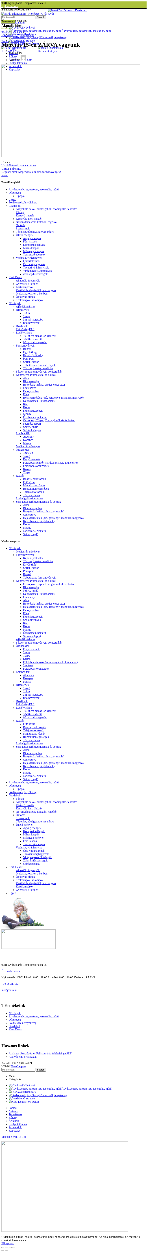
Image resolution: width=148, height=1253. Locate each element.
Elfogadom (7, 1243)
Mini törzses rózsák (34, 485)
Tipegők (20, 195)
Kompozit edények (34, 244)
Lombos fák (23, 433)
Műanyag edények (33, 251)
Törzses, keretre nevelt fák (38, 368)
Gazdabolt (14, 205)
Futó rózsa (29, 482)
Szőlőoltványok (32, 430)
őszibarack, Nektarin (35, 530)
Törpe (26, 472)
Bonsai (27, 348)
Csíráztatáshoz (31, 261)
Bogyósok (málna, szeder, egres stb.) (44, 384)
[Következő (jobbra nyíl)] (6, 1250)
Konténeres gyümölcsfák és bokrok (36, 374)
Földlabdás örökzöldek (36, 465)
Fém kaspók (30, 241)
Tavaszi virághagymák (36, 267)
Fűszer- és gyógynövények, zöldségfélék (39, 371)
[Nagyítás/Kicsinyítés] (13, 1247)
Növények (15, 303)
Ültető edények (24, 235)
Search (40, 17)
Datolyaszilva (31, 391)
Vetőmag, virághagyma (29, 257)
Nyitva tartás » (9, 6)
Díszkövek (15, 192)
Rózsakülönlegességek (36, 488)
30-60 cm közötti (32, 339)
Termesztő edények (34, 254)
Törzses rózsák (31, 495)
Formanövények (25, 345)
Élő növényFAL (25, 329)
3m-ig (26, 456)
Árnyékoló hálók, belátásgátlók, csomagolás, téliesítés (46, 208)
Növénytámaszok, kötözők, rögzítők (36, 221)
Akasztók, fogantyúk (28, 280)
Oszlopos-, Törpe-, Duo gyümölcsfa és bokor (49, 420)
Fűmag (20, 212)
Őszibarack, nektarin (35, 417)
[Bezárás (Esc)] (2, 1247)
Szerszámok (23, 228)
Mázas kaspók (31, 248)
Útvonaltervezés (10, 971)
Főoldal (5, 32)
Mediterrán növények (28, 446)
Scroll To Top (19, 1136)
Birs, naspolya (31, 381)
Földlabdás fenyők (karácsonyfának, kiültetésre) (50, 462)
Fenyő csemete (31, 459)
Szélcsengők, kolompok (29, 300)
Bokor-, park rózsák (34, 478)
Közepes (28, 439)
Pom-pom (28, 358)
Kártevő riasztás (25, 215)
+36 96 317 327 (10, 983)
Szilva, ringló (30, 426)
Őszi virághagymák (34, 264)
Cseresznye (29, 387)
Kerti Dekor (15, 277)
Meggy (27, 413)
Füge (26, 394)
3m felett (28, 452)
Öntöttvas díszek (25, 296)
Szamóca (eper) (32, 423)
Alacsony (28, 436)
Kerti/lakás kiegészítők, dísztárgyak (36, 290)
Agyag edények (32, 238)
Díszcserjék (22, 309)
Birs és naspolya (32, 508)
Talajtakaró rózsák (33, 491)
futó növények (31, 322)
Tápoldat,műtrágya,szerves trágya (35, 231)
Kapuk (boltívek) (33, 355)
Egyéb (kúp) (30, 352)
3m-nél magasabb (33, 319)
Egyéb (12, 199)
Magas (27, 443)
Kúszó (27, 469)
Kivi (25, 404)
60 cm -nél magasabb (35, 342)
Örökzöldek (22, 449)
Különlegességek (33, 410)
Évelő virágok (24, 332)
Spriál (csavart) (31, 361)
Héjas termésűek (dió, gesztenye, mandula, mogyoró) (53, 397)
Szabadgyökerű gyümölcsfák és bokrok (38, 501)
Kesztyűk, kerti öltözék (29, 218)
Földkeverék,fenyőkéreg (22, 202)
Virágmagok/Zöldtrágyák (37, 270)
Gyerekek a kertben (27, 283)
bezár (4, 175)
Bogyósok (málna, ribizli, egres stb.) (43, 511)
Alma (26, 378)
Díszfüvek (22, 326)
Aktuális (17, 32)
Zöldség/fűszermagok (35, 274)
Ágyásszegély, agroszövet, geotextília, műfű (34, 189)
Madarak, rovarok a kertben (31, 293)
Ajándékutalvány (25, 306)
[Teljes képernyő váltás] (10, 1247)
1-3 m (26, 313)
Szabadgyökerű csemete (29, 498)
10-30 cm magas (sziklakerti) (39, 335)
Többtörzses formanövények (39, 365)
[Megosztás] (6, 1247)
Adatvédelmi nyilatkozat (22, 1056)
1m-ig (26, 316)
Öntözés (20, 225)
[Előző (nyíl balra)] (2, 1250)
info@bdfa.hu (9, 990)
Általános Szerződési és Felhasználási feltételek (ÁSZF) (40, 1053)
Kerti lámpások (24, 287)
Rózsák (20, 475)
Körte (26, 407)
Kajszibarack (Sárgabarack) (39, 400)
